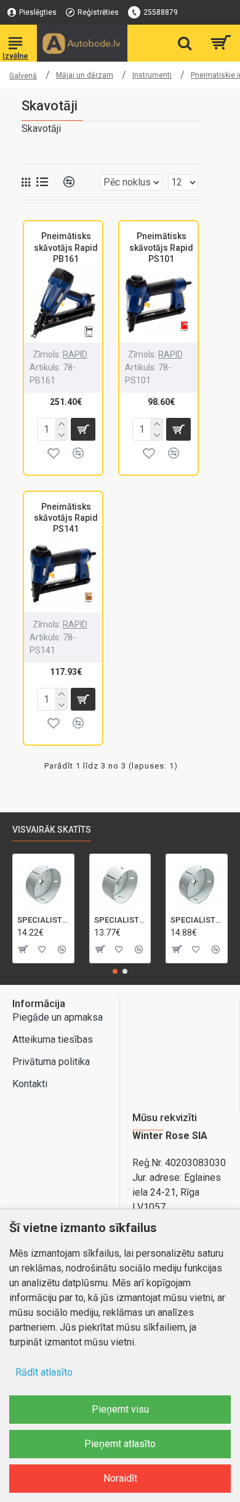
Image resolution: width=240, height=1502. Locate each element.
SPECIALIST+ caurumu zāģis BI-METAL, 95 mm (43, 919)
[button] (115, 971)
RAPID (75, 354)
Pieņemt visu (120, 1409)
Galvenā (23, 75)
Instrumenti (152, 75)
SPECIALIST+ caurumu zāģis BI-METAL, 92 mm (120, 919)
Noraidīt (120, 1478)
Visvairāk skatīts (51, 830)
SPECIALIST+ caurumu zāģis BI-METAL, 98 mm (196, 919)
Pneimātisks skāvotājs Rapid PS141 (66, 518)
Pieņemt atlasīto (120, 1444)
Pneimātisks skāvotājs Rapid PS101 (161, 247)
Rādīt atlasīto (44, 1372)
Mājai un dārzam (84, 75)
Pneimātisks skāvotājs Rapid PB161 (66, 247)
